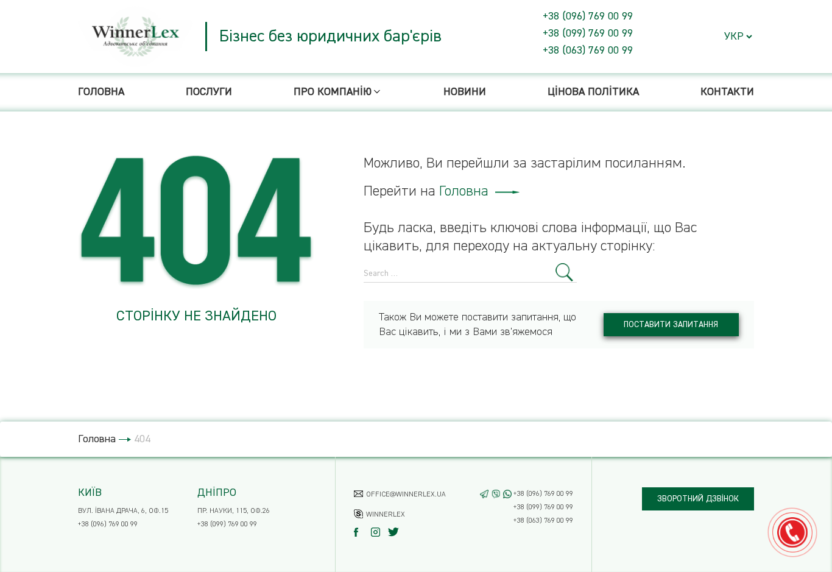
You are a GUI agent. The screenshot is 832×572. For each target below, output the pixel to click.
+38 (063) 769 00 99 (588, 50)
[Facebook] (361, 532)
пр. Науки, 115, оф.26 (233, 511)
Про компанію (333, 92)
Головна (101, 92)
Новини (464, 92)
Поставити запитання (671, 324)
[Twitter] (395, 532)
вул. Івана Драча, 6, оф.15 (123, 511)
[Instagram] (378, 532)
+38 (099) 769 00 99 (588, 33)
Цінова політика (593, 92)
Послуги (209, 92)
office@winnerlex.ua (406, 494)
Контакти (727, 92)
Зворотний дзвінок (698, 499)
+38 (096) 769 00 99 (588, 16)
